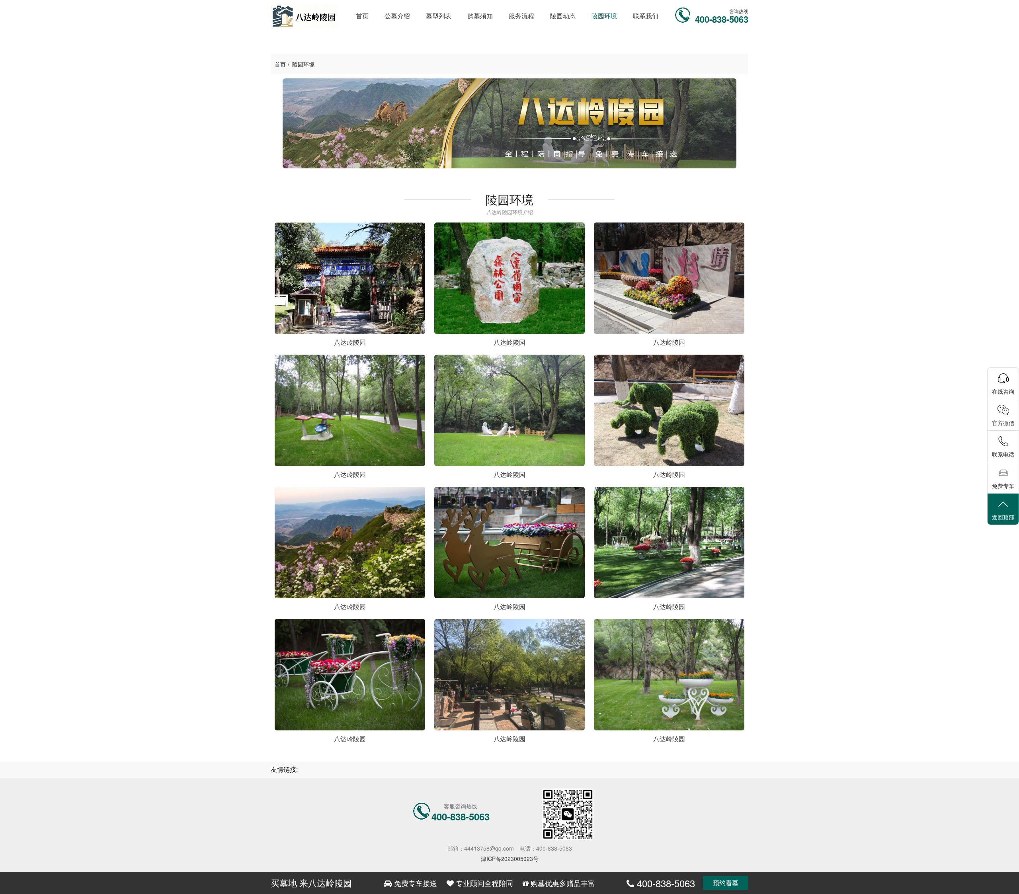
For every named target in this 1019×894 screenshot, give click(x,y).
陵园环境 (303, 64)
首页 (280, 64)
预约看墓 (725, 882)
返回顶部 (1003, 517)
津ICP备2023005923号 (510, 859)
